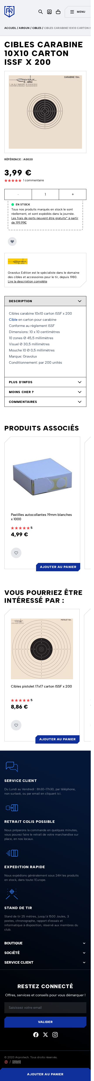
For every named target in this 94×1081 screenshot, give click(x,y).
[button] (45, 180)
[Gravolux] (18, 261)
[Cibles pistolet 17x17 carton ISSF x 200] (42, 649)
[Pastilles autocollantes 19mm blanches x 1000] (42, 476)
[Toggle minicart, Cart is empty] (58, 12)
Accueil (10, 28)
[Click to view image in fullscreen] (45, 112)
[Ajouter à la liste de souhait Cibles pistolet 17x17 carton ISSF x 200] (16, 725)
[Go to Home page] (9, 12)
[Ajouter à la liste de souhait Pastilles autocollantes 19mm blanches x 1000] (16, 553)
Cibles (37, 28)
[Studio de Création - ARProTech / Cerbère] (16, 1061)
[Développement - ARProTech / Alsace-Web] (6, 1062)
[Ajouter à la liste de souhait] (12, 241)
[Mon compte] (49, 12)
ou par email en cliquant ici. (42, 793)
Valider (45, 1022)
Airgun (24, 28)
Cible (13, 319)
